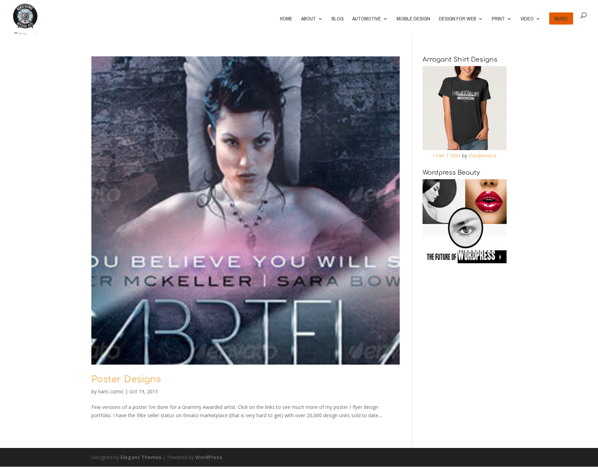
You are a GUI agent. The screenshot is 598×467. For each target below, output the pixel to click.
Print (498, 19)
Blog (338, 19)
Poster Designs (126, 379)
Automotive (366, 19)
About (308, 19)
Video (527, 19)
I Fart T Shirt (447, 155)
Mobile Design (413, 19)
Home (286, 19)
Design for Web (457, 19)
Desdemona (482, 155)
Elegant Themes (141, 457)
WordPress (208, 457)
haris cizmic (111, 391)
